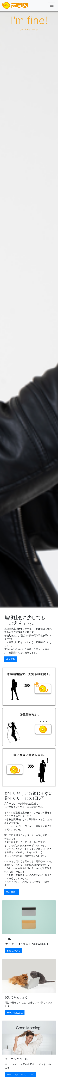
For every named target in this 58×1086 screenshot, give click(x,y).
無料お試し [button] (11, 891)
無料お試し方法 (15, 1012)
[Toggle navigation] (52, 5)
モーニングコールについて (20, 1074)
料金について (13, 950)
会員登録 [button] (10, 659)
